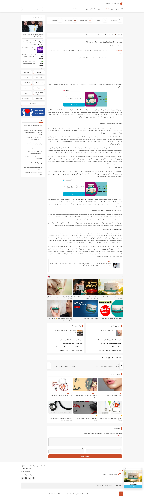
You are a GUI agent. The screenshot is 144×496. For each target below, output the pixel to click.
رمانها (26, 93)
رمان (26, 88)
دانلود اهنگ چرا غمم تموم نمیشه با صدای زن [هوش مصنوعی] (33, 143)
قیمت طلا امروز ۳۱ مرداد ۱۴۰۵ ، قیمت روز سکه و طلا (70, 350)
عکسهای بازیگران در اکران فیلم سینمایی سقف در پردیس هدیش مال (29, 42)
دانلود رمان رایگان (39, 83)
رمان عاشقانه (39, 98)
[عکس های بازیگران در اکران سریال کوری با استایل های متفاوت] (32, 26)
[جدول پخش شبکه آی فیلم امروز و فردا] (40, 50)
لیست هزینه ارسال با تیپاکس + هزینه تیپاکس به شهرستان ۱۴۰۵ (34, 138)
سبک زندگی (93, 9)
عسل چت (26, 77)
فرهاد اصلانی (118, 51)
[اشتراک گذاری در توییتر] (106, 358)
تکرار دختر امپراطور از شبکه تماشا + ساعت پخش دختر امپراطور (29, 55)
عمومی (70, 416)
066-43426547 (27, 468)
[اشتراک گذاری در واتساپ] (109, 358)
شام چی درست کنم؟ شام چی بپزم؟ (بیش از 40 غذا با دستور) (32, 157)
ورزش (117, 9)
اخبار (122, 9)
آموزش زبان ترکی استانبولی (39, 93)
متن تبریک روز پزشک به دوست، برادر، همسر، (111, 347)
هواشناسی (39, 72)
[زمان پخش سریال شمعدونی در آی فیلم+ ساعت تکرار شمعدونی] (40, 64)
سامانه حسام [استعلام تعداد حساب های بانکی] (111, 343)
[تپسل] (64, 90)
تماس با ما (105, 485)
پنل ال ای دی (39, 77)
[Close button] (141, 468)
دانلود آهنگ (74, 9)
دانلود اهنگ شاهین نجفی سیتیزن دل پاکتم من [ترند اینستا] (69, 347)
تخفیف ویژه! (74, 104)
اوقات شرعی (26, 72)
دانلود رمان (39, 88)
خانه (119, 35)
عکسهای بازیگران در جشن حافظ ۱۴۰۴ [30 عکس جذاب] (33, 163)
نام (121, 448)
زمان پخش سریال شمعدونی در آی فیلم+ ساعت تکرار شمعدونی (29, 62)
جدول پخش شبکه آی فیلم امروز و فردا (29, 48)
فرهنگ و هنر (106, 9)
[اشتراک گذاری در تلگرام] (103, 358)
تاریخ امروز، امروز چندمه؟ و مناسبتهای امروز (72, 343)
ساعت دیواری (33, 103)
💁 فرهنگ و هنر (112, 35)
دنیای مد (86, 9)
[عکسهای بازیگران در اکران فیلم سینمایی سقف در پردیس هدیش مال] (40, 43)
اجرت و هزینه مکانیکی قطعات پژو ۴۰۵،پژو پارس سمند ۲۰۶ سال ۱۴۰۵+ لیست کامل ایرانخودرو (33, 132)
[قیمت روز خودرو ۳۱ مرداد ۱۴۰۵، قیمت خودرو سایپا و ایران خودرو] (80, 333)
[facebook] (33, 478)
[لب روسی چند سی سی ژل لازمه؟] (119, 333)
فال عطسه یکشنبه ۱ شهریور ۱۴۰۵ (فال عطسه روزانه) (109, 340)
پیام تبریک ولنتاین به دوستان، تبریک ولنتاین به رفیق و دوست (32, 168)
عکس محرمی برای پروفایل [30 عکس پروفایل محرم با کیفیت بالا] (34, 152)
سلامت (80, 9)
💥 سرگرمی (94, 393)
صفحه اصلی (118, 485)
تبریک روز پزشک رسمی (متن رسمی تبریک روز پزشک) (109, 350)
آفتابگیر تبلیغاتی (26, 83)
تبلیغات (111, 485)
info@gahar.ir (26, 471)
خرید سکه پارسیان (26, 98)
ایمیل (82, 448)
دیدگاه (120, 436)
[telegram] (22, 478)
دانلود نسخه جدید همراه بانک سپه (34, 148)
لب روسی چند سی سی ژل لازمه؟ (107, 331)
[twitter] (29, 478)
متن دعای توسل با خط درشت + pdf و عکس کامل (71, 340)
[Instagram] (25, 478)
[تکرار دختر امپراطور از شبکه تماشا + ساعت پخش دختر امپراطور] (40, 57)
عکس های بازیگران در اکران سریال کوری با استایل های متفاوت (33, 35)
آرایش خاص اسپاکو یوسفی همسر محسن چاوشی (33, 173)
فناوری (99, 9)
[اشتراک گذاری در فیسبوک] (112, 358)
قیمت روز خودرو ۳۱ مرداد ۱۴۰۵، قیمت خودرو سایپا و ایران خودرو (63, 331)
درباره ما (98, 485)
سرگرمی (112, 9)
